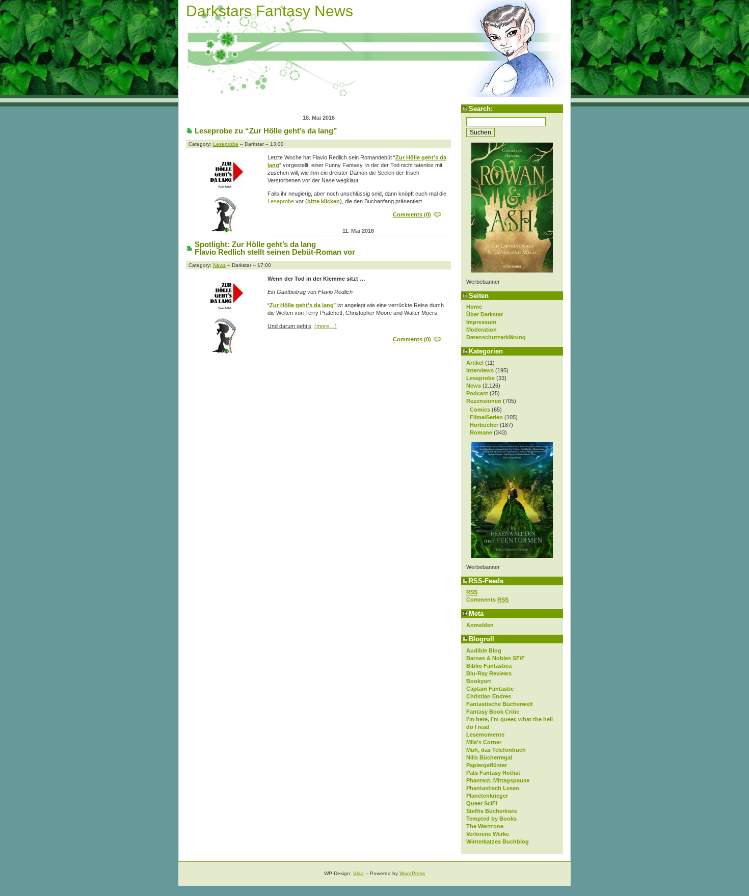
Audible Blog (483, 650)
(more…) (325, 326)
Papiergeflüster (486, 765)
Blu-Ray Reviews (489, 673)
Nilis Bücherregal (489, 757)
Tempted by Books (491, 819)
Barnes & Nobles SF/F (495, 658)
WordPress (412, 873)
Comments (487, 599)
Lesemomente (485, 734)
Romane (481, 432)
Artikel (475, 363)
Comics (480, 409)
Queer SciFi (481, 803)
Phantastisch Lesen (492, 788)
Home (474, 307)
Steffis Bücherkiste (491, 811)
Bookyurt (478, 681)
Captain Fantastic (490, 689)
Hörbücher (484, 425)
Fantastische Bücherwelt (499, 704)
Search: (481, 109)
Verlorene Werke (487, 834)
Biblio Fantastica (489, 666)
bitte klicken (323, 201)
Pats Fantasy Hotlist (493, 773)
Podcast (477, 393)
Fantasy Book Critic (492, 712)
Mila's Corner (483, 742)
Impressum (481, 322)
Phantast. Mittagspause (497, 780)
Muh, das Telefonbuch (496, 750)
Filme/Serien (486, 417)
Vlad (358, 873)
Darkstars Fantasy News (269, 11)
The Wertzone (484, 826)
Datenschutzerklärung (496, 337)
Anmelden (480, 625)
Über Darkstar (484, 314)
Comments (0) (412, 214)
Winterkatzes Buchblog (497, 841)
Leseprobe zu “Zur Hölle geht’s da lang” (266, 130)
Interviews (480, 370)
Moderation (481, 330)
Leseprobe (480, 378)
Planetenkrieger (487, 796)
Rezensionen (483, 401)
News (473, 386)
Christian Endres (488, 696)
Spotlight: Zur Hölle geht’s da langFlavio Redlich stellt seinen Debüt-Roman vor (275, 248)
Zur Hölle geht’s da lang (302, 305)
